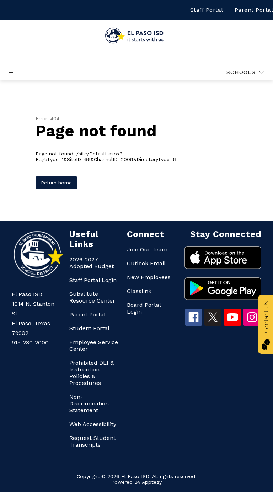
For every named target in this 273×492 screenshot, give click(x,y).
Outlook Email (146, 263)
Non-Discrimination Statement (89, 403)
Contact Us (266, 317)
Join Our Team (147, 249)
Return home (56, 183)
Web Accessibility (92, 424)
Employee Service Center (93, 345)
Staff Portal (206, 9)
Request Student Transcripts (92, 441)
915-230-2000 (30, 342)
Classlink (139, 291)
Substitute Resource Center (92, 297)
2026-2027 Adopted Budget (91, 263)
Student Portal (89, 328)
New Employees (149, 277)
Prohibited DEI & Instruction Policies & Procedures (91, 372)
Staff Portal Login (93, 280)
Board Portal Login (144, 308)
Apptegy (152, 482)
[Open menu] (11, 72)
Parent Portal (87, 314)
